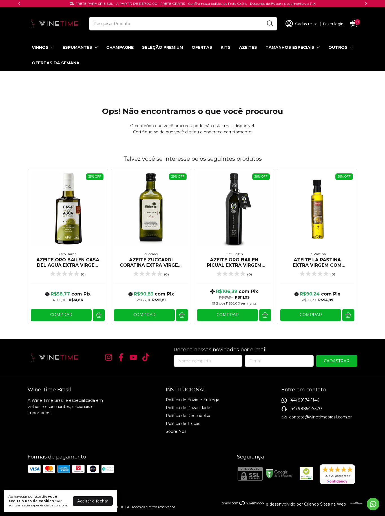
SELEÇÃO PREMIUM (162, 47)
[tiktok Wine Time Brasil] (146, 357)
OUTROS (338, 47)
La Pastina (317, 254)
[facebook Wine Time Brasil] (121, 357)
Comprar (61, 314)
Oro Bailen (68, 254)
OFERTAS (202, 47)
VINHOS (40, 47)
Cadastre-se (306, 23)
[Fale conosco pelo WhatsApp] (373, 504)
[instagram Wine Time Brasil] (108, 357)
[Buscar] (269, 23)
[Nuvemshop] (243, 504)
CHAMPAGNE (120, 47)
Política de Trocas (183, 423)
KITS (226, 47)
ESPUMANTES (77, 47)
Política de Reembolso (188, 415)
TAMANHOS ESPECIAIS (289, 47)
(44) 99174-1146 (304, 399)
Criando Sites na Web (325, 504)
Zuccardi (151, 254)
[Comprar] (99, 315)
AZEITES (248, 47)
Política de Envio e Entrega (192, 399)
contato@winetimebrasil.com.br (320, 416)
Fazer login (333, 23)
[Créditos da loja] (354, 503)
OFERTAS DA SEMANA (55, 62)
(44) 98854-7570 (305, 408)
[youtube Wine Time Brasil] (133, 357)
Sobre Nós (176, 431)
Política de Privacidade (188, 407)
